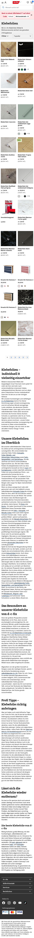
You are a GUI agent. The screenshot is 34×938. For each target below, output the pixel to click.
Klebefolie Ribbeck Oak (7, 60)
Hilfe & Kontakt (8, 883)
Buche (3, 506)
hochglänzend (6, 470)
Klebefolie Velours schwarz (24, 60)
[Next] (27, 357)
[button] (31, 15)
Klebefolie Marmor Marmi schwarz (8, 249)
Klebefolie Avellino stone (8, 155)
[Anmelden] (5, 2)
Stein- (11, 844)
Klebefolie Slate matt (24, 249)
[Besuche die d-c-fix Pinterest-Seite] (15, 903)
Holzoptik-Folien (18, 491)
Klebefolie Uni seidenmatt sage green (24, 123)
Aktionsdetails (21, 16)
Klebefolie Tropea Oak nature (24, 155)
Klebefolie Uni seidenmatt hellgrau (25, 187)
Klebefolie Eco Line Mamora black (25, 308)
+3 (28, 69)
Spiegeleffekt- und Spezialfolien (12, 459)
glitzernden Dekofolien (15, 542)
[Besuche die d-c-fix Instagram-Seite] (10, 903)
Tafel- (26, 457)
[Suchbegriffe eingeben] (3, 7)
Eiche (23, 504)
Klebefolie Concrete (8, 122)
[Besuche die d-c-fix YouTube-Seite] (21, 903)
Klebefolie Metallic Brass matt (8, 339)
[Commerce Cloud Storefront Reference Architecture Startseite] (17, 2)
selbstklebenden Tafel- (21, 583)
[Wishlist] (28, 2)
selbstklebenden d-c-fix (9, 673)
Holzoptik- (22, 510)
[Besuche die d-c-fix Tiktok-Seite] (25, 903)
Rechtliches (7, 891)
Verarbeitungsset (7, 217)
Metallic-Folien (6, 513)
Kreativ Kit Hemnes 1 (8, 280)
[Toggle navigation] (2, 3)
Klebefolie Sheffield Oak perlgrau (8, 187)
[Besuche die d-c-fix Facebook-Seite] (5, 903)
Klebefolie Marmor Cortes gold (25, 218)
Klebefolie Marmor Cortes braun (25, 339)
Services (6, 887)
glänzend (19, 842)
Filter (4, 36)
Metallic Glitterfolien (21, 519)
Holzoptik (20, 844)
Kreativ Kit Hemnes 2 (25, 280)
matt (26, 468)
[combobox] (17, 7)
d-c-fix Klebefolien (7, 401)
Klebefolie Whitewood (5, 91)
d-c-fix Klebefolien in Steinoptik (20, 633)
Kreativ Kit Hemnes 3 (8, 307)
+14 (28, 133)
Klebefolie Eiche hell (25, 91)
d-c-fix (5, 879)
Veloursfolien (15, 457)
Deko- (16, 510)
